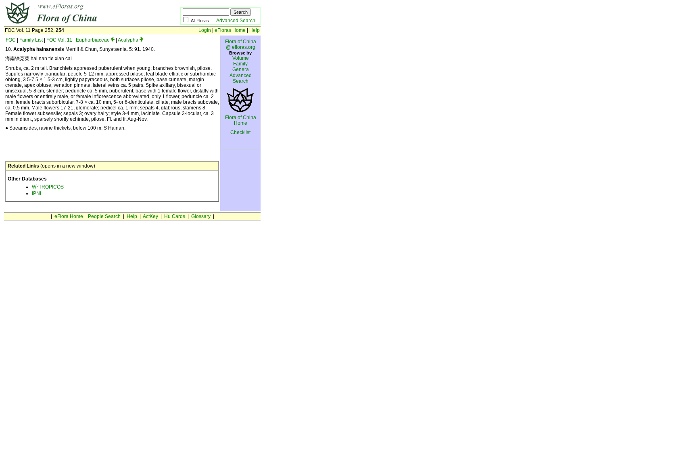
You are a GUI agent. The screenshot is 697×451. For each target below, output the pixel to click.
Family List (31, 40)
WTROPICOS (48, 187)
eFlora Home (68, 216)
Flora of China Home (240, 120)
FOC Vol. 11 (59, 40)
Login (204, 30)
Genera (240, 69)
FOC (11, 40)
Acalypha (128, 40)
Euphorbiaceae (93, 40)
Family (240, 64)
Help (254, 30)
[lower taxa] (113, 40)
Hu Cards (174, 216)
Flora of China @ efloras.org (240, 44)
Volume (240, 58)
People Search (104, 216)
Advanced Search (235, 20)
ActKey (150, 216)
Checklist (240, 132)
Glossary (201, 216)
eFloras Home (230, 30)
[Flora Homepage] (79, 23)
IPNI (36, 193)
